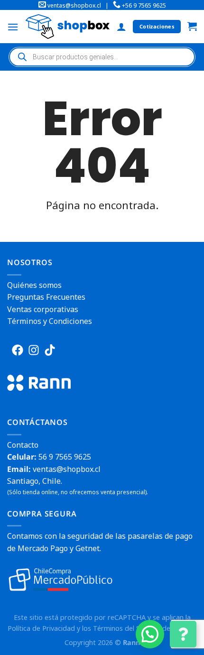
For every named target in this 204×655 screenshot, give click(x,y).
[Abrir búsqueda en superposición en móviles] (102, 57)
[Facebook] (17, 350)
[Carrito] (192, 27)
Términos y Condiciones (49, 321)
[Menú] (13, 26)
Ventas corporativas (42, 309)
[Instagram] (33, 350)
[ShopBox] (68, 26)
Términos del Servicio (126, 628)
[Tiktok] (50, 350)
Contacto (22, 445)
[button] (150, 634)
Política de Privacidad (41, 628)
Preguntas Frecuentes (46, 297)
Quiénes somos (34, 285)
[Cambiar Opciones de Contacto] (183, 634)
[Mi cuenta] (121, 26)
